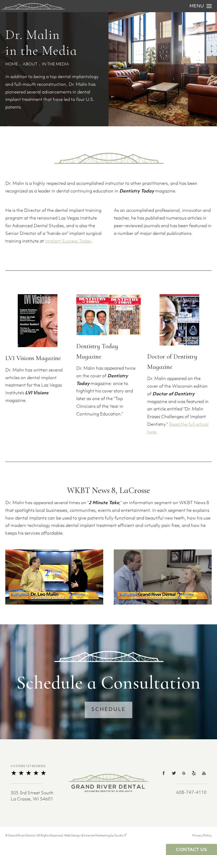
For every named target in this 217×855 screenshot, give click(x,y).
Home (11, 64)
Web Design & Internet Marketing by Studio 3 (95, 835)
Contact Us (191, 850)
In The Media (55, 64)
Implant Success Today (68, 241)
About (30, 64)
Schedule (108, 710)
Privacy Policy (202, 835)
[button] (163, 773)
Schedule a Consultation (108, 683)
